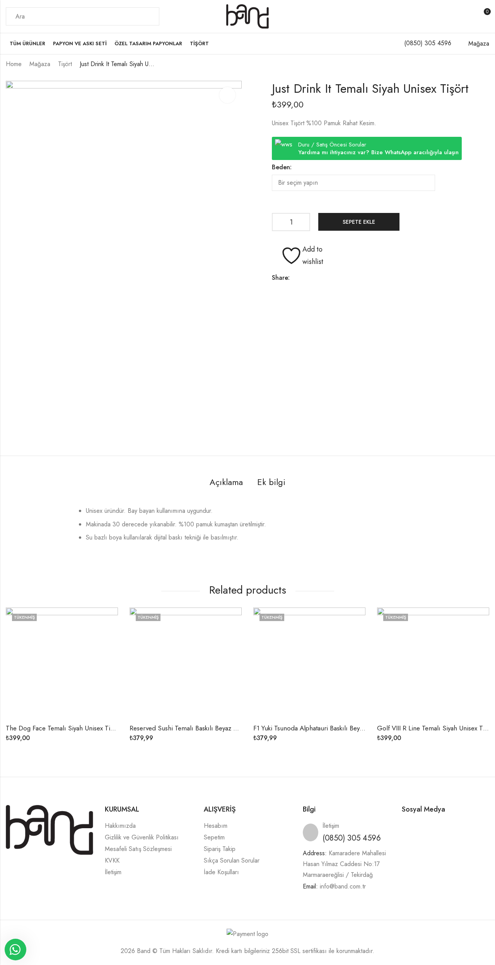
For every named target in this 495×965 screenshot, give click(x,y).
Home (14, 64)
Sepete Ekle (359, 222)
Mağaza (39, 64)
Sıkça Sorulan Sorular (231, 860)
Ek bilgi (271, 482)
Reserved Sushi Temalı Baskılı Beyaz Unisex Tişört (199, 728)
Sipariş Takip (220, 848)
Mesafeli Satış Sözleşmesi (138, 848)
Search (148, 17)
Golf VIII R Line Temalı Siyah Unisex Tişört (436, 728)
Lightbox (227, 95)
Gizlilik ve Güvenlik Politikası (142, 837)
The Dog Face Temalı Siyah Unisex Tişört (63, 728)
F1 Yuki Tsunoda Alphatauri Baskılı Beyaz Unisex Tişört (328, 728)
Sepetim (214, 837)
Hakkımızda (120, 825)
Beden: (282, 167)
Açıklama (226, 482)
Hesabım (215, 825)
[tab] (226, 482)
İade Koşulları (221, 872)
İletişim (113, 872)
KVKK (112, 860)
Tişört (65, 64)
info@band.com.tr (343, 886)
